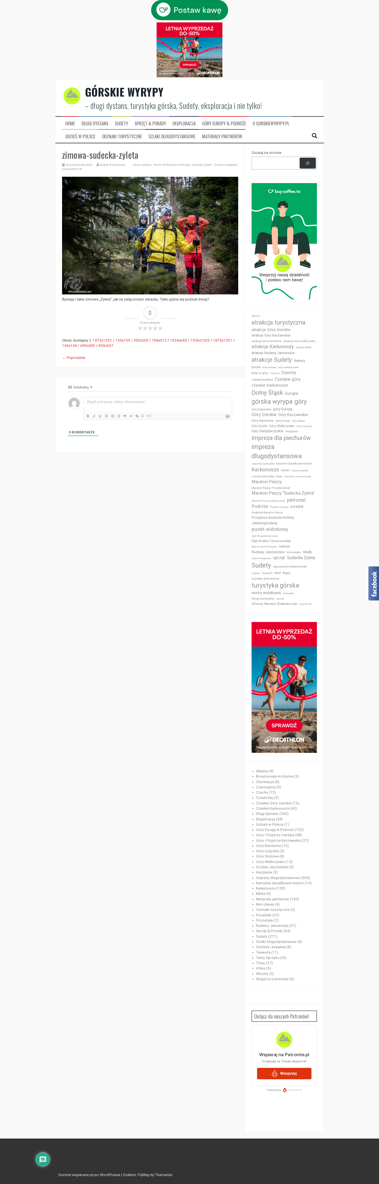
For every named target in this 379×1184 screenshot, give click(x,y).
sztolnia (256, 573)
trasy (286, 573)
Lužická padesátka (263, 476)
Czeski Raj (264, 797)
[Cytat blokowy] (125, 416)
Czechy (288, 372)
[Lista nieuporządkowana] (119, 416)
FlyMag (144, 1175)
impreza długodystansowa (277, 451)
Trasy (260, 963)
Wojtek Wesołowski (112, 164)
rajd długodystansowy (265, 535)
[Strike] (106, 416)
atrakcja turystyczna (279, 322)
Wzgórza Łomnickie (272, 979)
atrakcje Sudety (272, 359)
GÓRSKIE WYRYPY (124, 92)
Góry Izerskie (264, 414)
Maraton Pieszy (267, 481)
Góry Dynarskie (261, 409)
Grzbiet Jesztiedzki (272, 867)
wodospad (288, 593)
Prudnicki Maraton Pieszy (267, 512)
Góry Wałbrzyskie (281, 426)
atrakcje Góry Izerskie (271, 329)
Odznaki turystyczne (122, 136)
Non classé (265, 904)
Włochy (262, 973)
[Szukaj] (308, 163)
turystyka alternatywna (265, 578)
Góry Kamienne (263, 421)
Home (70, 123)
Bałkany (299, 361)
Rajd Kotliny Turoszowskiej (271, 541)
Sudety (121, 123)
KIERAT (285, 470)
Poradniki (263, 915)
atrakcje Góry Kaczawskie (271, 335)
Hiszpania (291, 431)
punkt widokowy (270, 529)
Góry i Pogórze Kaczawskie (278, 840)
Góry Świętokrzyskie (267, 431)
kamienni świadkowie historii (294, 463)
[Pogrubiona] (88, 416)
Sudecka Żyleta (301, 557)
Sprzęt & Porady (150, 123)
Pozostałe (264, 920)
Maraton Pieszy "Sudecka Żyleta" (283, 493)
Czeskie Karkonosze (272, 808)
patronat (296, 500)
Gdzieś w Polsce (80, 136)
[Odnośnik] (137, 416)
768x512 (159, 340)
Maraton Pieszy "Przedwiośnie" (271, 488)
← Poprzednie (73, 357)
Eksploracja (184, 123)
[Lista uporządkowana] (112, 416)
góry (301, 401)
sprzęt (279, 557)
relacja (284, 546)
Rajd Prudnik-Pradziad (264, 546)
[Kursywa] (94, 416)
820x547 (105, 345)
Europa (291, 393)
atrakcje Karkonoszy (273, 346)
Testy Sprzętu (267, 957)
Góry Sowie (282, 420)
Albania (256, 316)
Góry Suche (259, 426)
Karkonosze (265, 470)
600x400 (87, 345)
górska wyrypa (272, 401)
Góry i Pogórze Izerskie (275, 835)
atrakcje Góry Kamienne (266, 341)
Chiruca (274, 373)
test (278, 573)
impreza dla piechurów (281, 438)
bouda (256, 367)
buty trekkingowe (288, 367)
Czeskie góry (287, 379)
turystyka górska (275, 585)
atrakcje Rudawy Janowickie (273, 353)
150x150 (122, 340)
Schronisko (293, 552)
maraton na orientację (297, 476)
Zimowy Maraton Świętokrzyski (274, 604)
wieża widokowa (266, 592)
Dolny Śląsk (267, 392)
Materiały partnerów (222, 136)
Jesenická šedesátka (263, 463)
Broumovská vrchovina (274, 776)
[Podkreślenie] (100, 416)
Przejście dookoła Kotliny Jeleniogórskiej (273, 520)
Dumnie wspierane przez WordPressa (90, 1175)
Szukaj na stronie (267, 152)
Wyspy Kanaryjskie (263, 598)
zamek (280, 598)
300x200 (141, 340)
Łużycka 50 (305, 604)
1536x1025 (200, 340)
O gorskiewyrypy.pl (271, 123)
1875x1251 (102, 340)
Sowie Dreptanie (261, 558)
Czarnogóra (265, 787)
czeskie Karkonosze (270, 385)
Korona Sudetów (300, 470)
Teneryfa (267, 573)
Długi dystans (95, 123)
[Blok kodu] (131, 416)
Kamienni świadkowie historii (280, 883)
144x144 (69, 345)
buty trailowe (269, 367)
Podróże (260, 506)
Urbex (260, 968)
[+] (149, 415)
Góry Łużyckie (304, 426)
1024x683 (178, 340)
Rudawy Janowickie (268, 552)
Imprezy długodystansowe (278, 878)
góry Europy (283, 409)
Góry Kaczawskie (293, 415)
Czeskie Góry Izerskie (273, 803)
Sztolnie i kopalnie (271, 947)
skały (307, 552)
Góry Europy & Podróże (224, 123)
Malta (279, 476)
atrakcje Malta (303, 347)
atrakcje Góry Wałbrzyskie (299, 341)
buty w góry (260, 373)
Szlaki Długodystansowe (171, 136)
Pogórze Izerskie (279, 507)
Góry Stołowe (298, 421)
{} (142, 415)
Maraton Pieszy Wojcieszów (268, 500)
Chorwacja (265, 782)
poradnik (297, 507)
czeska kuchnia (262, 379)
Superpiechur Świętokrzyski (290, 566)
